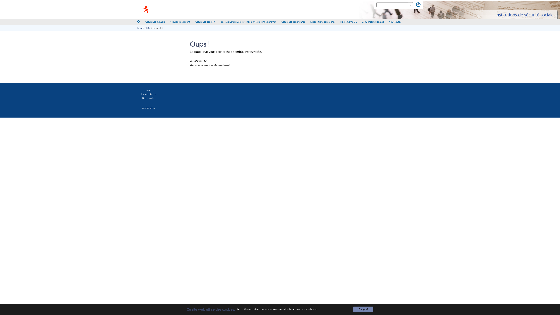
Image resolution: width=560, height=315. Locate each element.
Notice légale (148, 98)
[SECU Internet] (146, 9)
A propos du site (148, 94)
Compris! (363, 309)
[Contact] (418, 5)
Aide (148, 90)
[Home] (138, 21)
